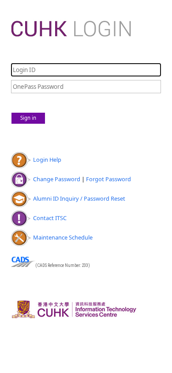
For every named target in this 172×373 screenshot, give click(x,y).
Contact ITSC (50, 218)
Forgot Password (108, 179)
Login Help (47, 160)
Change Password (56, 179)
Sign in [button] (28, 117)
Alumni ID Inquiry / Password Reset (79, 198)
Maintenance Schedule (63, 237)
